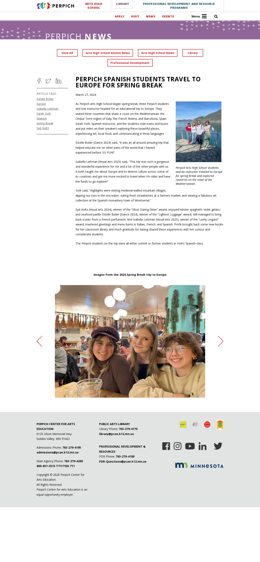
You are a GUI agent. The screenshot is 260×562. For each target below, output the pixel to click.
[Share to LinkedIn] (58, 81)
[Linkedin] (202, 444)
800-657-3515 (46, 466)
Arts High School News (157, 53)
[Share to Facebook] (39, 81)
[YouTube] (190, 444)
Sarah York (44, 113)
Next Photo (220, 341)
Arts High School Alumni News (108, 53)
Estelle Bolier (45, 99)
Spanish (42, 118)
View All (67, 53)
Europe (41, 104)
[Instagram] (177, 444)
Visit (135, 16)
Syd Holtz (43, 128)
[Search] (214, 16)
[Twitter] (218, 444)
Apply (119, 16)
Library (193, 53)
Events (168, 16)
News (150, 16)
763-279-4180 (125, 456)
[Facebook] (166, 444)
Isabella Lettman (47, 109)
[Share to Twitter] (48, 81)
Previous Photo (39, 341)
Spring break (45, 123)
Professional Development (130, 63)
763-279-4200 (73, 461)
